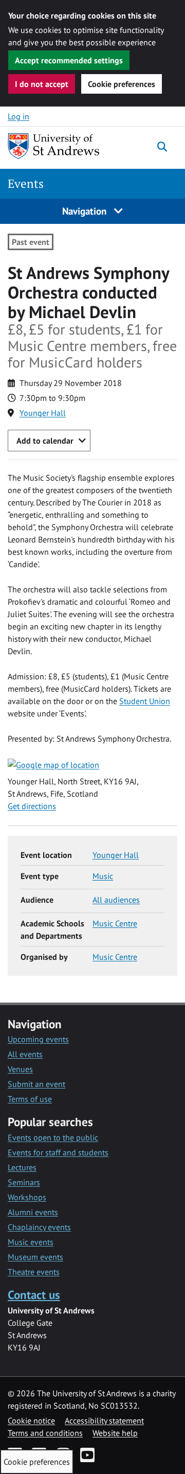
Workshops (27, 1197)
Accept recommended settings (69, 60)
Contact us (34, 1294)
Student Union (144, 701)
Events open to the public (53, 1137)
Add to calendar (44, 440)
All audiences (116, 899)
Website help (115, 1433)
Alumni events (33, 1212)
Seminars (24, 1182)
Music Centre (114, 923)
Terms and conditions (45, 1433)
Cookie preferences (121, 84)
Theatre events (34, 1272)
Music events (30, 1242)
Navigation (85, 210)
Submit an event (36, 1084)
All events (25, 1054)
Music (102, 876)
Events (26, 183)
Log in (18, 116)
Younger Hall (43, 413)
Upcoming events (38, 1039)
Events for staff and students (58, 1152)
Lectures (22, 1167)
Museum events (35, 1257)
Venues (20, 1069)
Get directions (32, 806)
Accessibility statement (104, 1420)
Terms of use (30, 1099)
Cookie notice (31, 1420)
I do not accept (41, 84)
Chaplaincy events (39, 1227)
